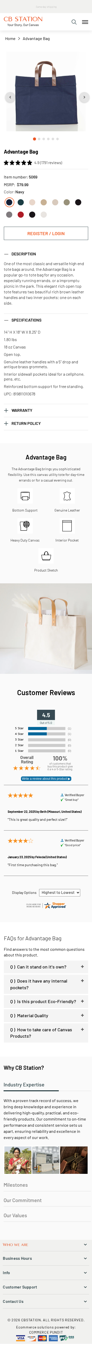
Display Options (24, 892)
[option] (9, 202)
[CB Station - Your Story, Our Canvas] (23, 22)
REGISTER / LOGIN (46, 233)
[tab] (74, 22)
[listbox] (46, 206)
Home (10, 38)
